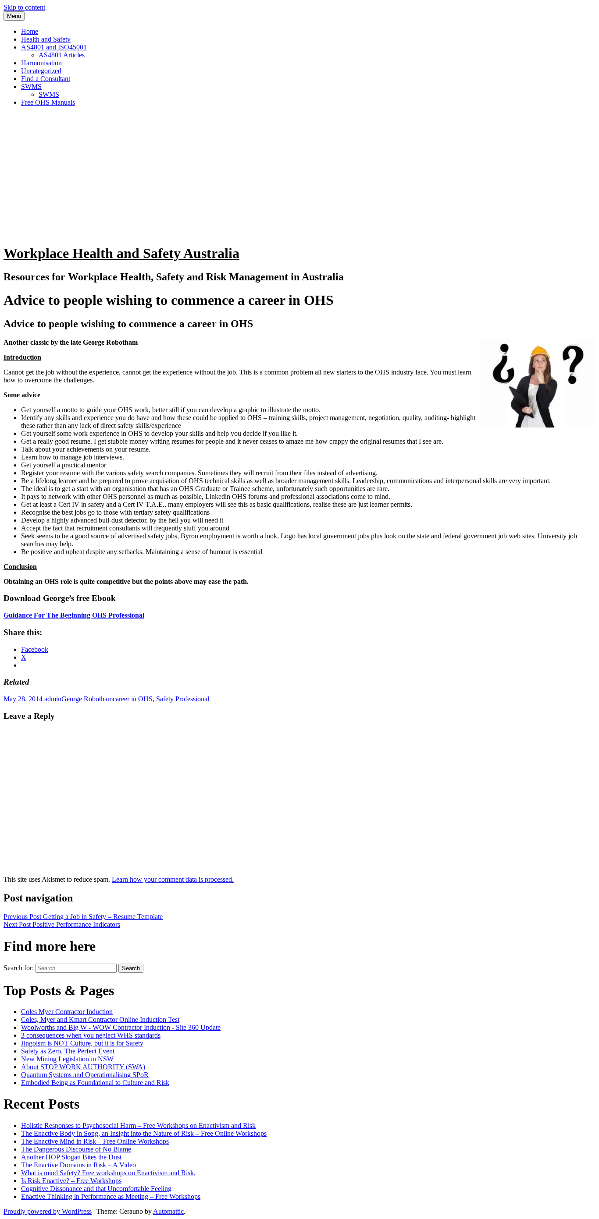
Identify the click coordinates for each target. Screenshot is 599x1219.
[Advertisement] (299, 174)
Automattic (168, 1211)
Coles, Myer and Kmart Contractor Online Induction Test (100, 1019)
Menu (14, 16)
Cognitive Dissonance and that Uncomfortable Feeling (96, 1188)
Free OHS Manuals (48, 102)
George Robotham (87, 699)
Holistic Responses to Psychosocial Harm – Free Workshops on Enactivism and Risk (138, 1125)
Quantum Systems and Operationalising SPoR (85, 1074)
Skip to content (24, 7)
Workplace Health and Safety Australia (121, 253)
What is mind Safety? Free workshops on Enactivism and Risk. (108, 1173)
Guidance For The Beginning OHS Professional (74, 615)
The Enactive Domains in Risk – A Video (78, 1165)
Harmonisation (41, 63)
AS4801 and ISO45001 (54, 47)
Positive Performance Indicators (62, 924)
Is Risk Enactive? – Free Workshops (71, 1180)
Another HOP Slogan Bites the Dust (71, 1157)
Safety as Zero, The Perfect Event (67, 1051)
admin (52, 699)
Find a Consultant (45, 78)
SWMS (31, 86)
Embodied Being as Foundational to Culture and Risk (95, 1082)
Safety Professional (182, 699)
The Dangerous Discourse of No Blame (76, 1149)
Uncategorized (41, 70)
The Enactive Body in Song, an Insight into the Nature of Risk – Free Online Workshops (144, 1133)
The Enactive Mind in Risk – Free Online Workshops (95, 1141)
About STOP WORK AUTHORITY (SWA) (83, 1067)
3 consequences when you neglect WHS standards (90, 1035)
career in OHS (133, 699)
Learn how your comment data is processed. (173, 879)
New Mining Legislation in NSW (67, 1059)
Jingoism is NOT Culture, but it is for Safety (82, 1043)
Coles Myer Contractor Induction (67, 1011)
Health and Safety (46, 39)
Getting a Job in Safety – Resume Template (83, 916)
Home (29, 31)
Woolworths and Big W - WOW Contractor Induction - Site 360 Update (121, 1027)
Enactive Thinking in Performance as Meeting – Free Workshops (110, 1196)
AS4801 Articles (62, 55)
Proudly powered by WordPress (48, 1211)
